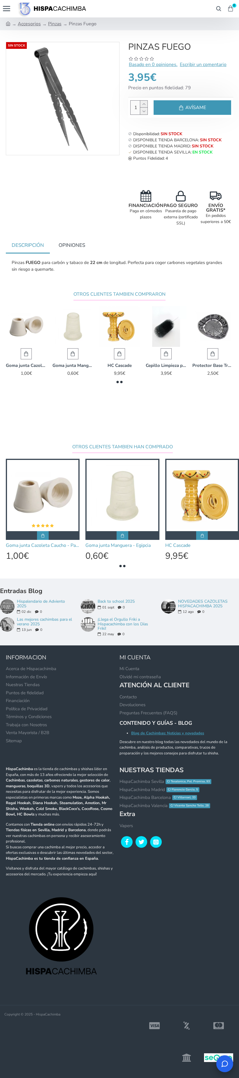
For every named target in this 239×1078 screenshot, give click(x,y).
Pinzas (54, 24)
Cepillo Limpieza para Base (166, 365)
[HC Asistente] (224, 1063)
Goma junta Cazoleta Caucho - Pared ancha (26, 365)
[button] (118, 382)
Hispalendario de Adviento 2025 (41, 603)
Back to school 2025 (116, 601)
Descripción (28, 245)
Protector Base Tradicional (212, 365)
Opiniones (72, 245)
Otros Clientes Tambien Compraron (119, 294)
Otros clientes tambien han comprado (122, 447)
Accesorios (29, 24)
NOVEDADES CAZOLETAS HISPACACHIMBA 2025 (203, 603)
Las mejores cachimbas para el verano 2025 (44, 621)
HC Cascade (120, 365)
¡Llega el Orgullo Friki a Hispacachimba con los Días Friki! (123, 624)
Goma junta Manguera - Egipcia (72, 365)
